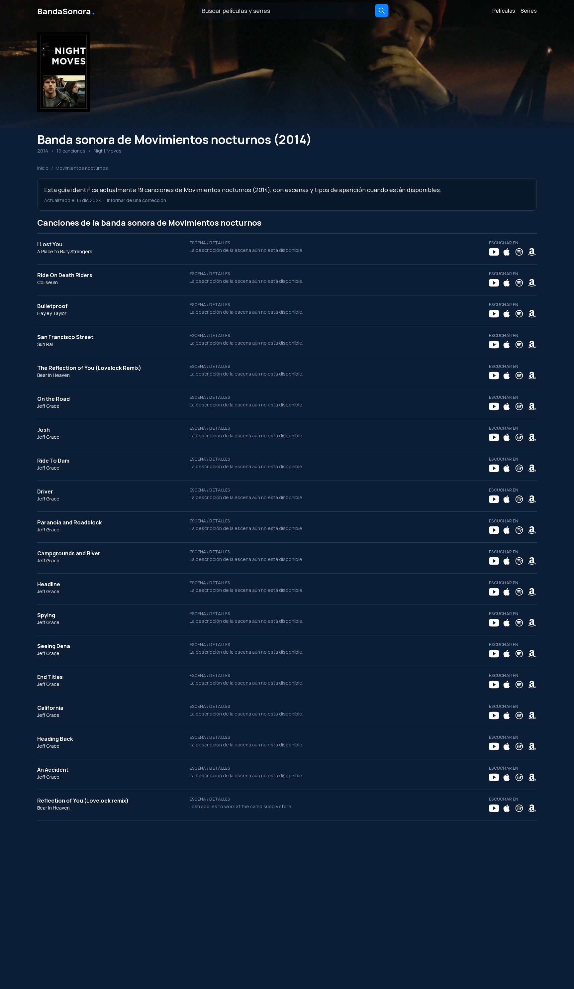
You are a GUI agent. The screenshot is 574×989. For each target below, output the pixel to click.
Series (529, 10)
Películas (503, 10)
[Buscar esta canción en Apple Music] (507, 252)
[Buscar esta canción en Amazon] (532, 252)
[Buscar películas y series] (381, 10)
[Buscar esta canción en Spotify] (519, 252)
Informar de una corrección (136, 200)
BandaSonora (66, 11)
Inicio (42, 168)
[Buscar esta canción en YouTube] (494, 252)
